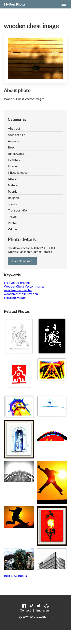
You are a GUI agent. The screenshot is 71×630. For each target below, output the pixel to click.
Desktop (14, 160)
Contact (25, 610)
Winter (12, 229)
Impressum (43, 610)
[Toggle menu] (63, 4)
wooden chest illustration (21, 294)
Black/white (16, 153)
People (12, 191)
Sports (12, 204)
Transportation (18, 210)
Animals (13, 141)
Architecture (16, 134)
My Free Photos (15, 4)
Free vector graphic (17, 282)
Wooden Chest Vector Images (24, 286)
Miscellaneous (17, 172)
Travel (12, 216)
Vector (12, 223)
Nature (13, 185)
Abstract (14, 128)
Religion (13, 197)
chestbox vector (15, 297)
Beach (12, 147)
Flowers (13, 166)
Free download (22, 261)
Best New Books (15, 575)
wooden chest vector (18, 290)
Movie (12, 179)
